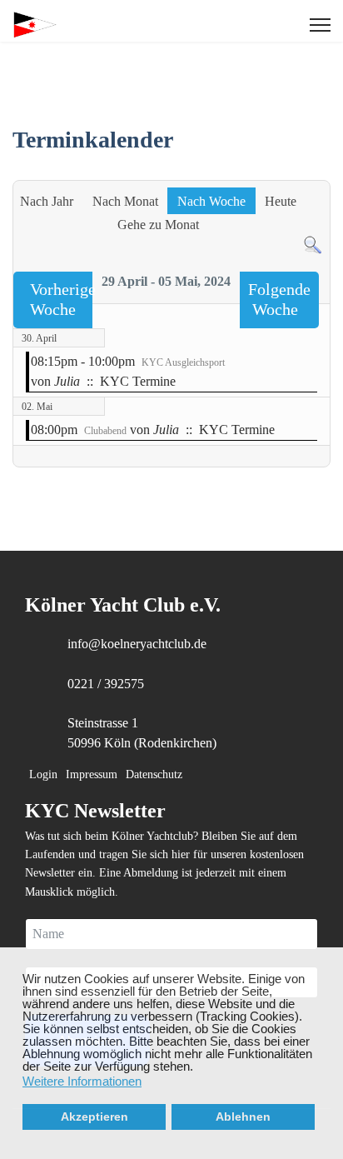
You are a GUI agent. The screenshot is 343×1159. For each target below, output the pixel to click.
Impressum (91, 774)
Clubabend (105, 431)
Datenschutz (154, 774)
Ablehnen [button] (243, 1117)
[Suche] (312, 245)
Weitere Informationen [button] (82, 1081)
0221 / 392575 (105, 684)
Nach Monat (125, 201)
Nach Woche (211, 201)
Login (43, 774)
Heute (280, 201)
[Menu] (320, 25)
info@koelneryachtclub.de (136, 644)
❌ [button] (330, 960)
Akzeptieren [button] (94, 1117)
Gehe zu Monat (158, 224)
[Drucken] (321, 171)
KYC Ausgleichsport (183, 362)
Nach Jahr (46, 201)
